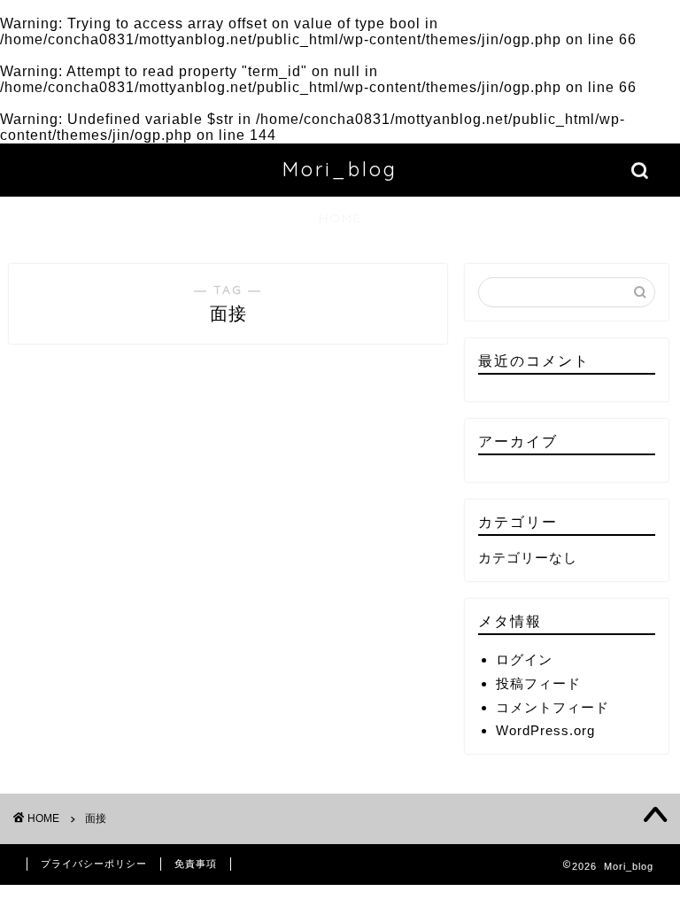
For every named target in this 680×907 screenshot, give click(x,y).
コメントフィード (552, 707)
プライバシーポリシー (94, 863)
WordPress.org (545, 730)
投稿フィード (538, 683)
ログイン (524, 659)
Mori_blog (340, 169)
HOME (340, 218)
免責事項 (195, 863)
